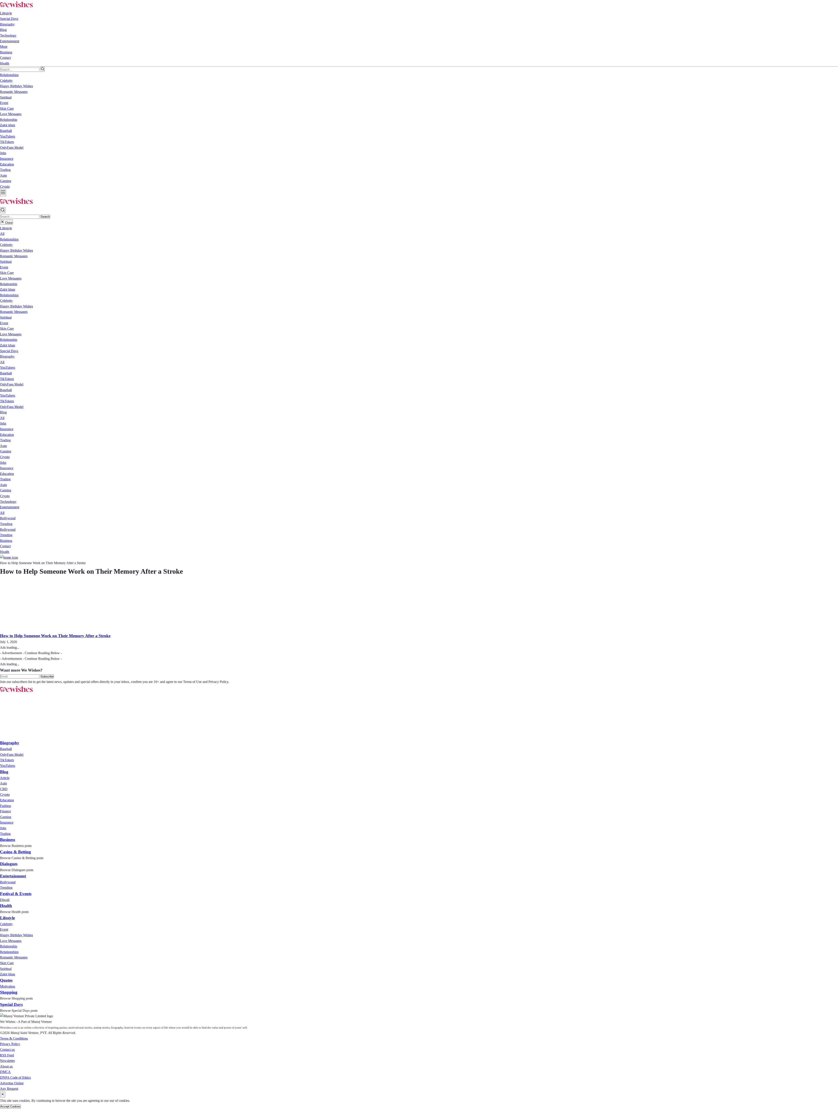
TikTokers (7, 379)
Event (4, 267)
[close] (2, 1094)
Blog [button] (3, 30)
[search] (42, 69)
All (2, 233)
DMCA (5, 1072)
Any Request (9, 1088)
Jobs (3, 423)
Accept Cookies (10, 1106)
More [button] (3, 46)
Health (4, 63)
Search (45, 216)
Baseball (6, 373)
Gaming (5, 451)
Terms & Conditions (14, 1038)
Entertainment (9, 41)
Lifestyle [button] (6, 13)
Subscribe (47, 676)
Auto (3, 446)
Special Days (9, 18)
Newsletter (7, 1061)
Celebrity (6, 245)
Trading (5, 440)
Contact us (7, 1049)
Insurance (6, 429)
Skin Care (7, 273)
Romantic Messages (13, 256)
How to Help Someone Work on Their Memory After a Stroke (55, 635)
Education (7, 435)
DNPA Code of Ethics (15, 1077)
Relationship (8, 284)
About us (6, 1066)
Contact (5, 58)
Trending (6, 524)
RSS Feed (7, 1055)
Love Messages (10, 278)
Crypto (5, 457)
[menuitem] (6, 749)
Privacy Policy (10, 1044)
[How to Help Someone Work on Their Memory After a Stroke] (45, 629)
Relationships (9, 239)
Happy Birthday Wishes (16, 250)
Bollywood (7, 518)
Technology (8, 35)
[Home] (9, 557)
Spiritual (6, 261)
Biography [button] (7, 24)
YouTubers (7, 367)
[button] (6, 228)
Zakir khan (7, 289)
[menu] (3, 192)
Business (6, 52)
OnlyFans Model (11, 384)
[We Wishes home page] (16, 692)
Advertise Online (12, 1083)
